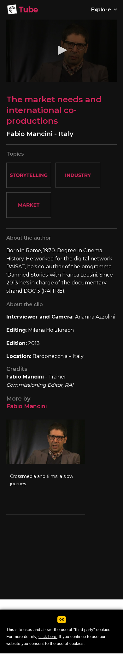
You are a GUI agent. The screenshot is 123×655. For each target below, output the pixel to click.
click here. (47, 636)
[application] (61, 51)
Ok (61, 619)
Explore (101, 10)
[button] (61, 50)
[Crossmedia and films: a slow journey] (45, 467)
